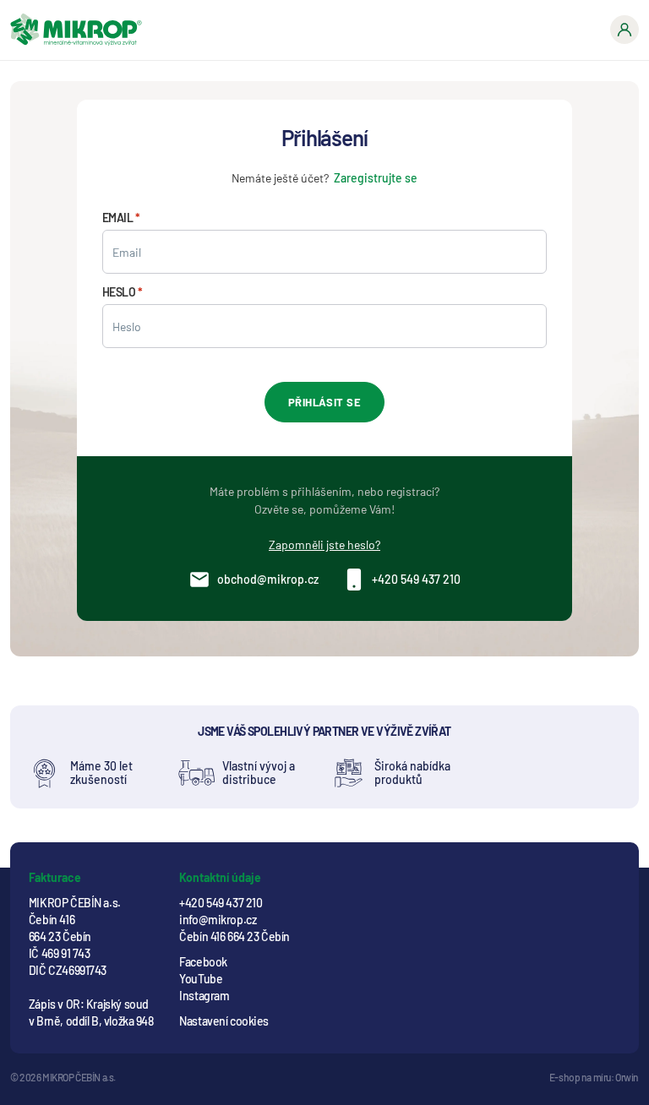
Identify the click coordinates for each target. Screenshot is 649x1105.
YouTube (200, 979)
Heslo (119, 292)
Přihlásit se (324, 402)
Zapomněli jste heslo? (324, 544)
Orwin (627, 1077)
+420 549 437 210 (416, 579)
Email (118, 217)
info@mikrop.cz (217, 919)
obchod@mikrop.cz (268, 579)
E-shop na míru (580, 1077)
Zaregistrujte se (375, 178)
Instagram (204, 995)
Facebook (203, 962)
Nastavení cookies (224, 1021)
